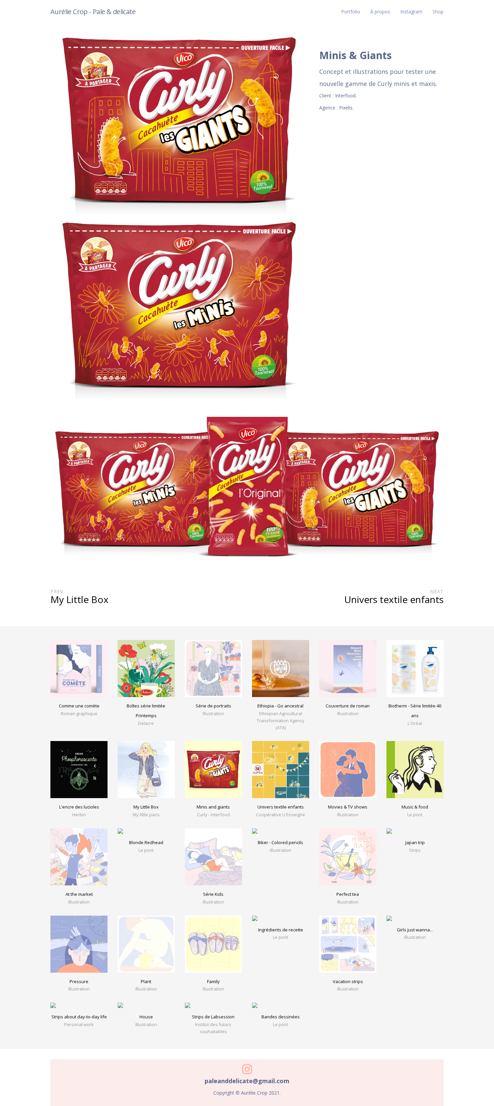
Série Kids (213, 894)
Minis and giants (213, 807)
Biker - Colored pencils (280, 842)
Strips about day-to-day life (79, 1017)
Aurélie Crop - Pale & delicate (92, 11)
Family (213, 981)
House (146, 1017)
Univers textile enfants (280, 807)
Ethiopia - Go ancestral (280, 706)
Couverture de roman (348, 706)
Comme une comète (79, 706)
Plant (146, 981)
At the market (79, 894)
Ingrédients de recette (280, 930)
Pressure (79, 981)
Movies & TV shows (347, 807)
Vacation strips (348, 981)
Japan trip (415, 842)
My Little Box (146, 807)
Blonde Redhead (146, 842)
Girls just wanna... (415, 930)
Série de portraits (213, 706)
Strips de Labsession (213, 1017)
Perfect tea (347, 894)
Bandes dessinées (280, 1017)
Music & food (415, 807)
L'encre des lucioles (79, 807)
